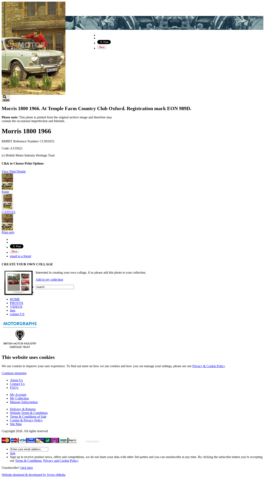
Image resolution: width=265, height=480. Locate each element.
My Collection (19, 398)
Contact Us (17, 384)
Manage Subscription (24, 402)
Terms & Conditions (28, 460)
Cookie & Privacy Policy (26, 420)
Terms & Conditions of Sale (28, 416)
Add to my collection (49, 279)
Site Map (16, 424)
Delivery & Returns (23, 409)
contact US (17, 314)
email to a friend (20, 256)
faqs (12, 310)
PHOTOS (16, 303)
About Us (16, 380)
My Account (18, 394)
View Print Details (14, 171)
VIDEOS (16, 306)
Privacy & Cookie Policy (208, 366)
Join (12, 453)
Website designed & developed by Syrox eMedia (33, 474)
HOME (15, 299)
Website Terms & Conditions (29, 413)
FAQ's (14, 387)
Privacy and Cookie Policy (60, 460)
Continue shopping (14, 373)
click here (26, 467)
